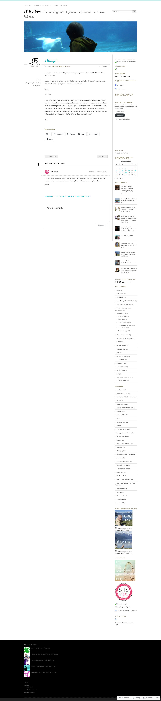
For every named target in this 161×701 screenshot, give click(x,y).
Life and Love (120, 313)
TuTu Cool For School (43, 648)
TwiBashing (121, 359)
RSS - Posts (120, 85)
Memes (120, 341)
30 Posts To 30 (122, 316)
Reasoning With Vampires (124, 468)
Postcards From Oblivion (124, 465)
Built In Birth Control (122, 404)
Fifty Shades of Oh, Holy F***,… (45, 660)
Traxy (32, 660)
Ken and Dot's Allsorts (123, 436)
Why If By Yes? (28, 687)
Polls (118, 352)
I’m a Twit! (120, 150)
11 (122, 170)
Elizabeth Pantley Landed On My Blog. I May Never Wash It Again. (128, 254)
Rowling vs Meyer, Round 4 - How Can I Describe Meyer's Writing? (128, 209)
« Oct (116, 178)
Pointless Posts (121, 349)
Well (118, 374)
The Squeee (120, 492)
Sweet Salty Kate (121, 472)
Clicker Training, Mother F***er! (125, 407)
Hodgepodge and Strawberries (125, 433)
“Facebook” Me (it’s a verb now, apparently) (124, 95)
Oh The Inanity (122, 380)
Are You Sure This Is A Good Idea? (126, 397)
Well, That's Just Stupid (123, 377)
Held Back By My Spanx (123, 429)
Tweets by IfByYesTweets (122, 153)
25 (122, 174)
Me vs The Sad (122, 328)
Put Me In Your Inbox (124, 102)
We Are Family (121, 370)
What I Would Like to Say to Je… (47, 672)
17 (119, 172)
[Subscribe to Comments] (115, 89)
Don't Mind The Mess (123, 415)
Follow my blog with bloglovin (122, 607)
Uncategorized (121, 363)
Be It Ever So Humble (127, 235)
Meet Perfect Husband (42, 5)
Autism (118, 290)
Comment (102, 225)
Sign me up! (120, 115)
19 (126, 172)
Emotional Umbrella (122, 422)
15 (135, 170)
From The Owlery (123, 322)
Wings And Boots (121, 503)
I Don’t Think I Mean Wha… (50, 654)
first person (29, 83)
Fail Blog (119, 425)
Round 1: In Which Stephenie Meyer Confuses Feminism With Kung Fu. (128, 229)
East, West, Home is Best (124, 304)
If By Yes (32, 11)
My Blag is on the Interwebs (124, 338)
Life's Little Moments (122, 335)
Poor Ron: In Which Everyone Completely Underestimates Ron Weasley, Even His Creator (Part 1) (128, 190)
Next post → (102, 156)
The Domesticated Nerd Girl (125, 479)
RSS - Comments (121, 89)
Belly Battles (120, 293)
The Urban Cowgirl (122, 496)
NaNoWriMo (36, 83)
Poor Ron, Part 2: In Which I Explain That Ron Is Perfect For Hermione (129, 270)
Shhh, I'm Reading (64, 66)
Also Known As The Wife (123, 393)
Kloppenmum (120, 440)
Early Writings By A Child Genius (126, 301)
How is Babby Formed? (124, 325)
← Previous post (51, 156)
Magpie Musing (121, 447)
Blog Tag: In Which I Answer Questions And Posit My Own (129, 200)
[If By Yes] (123, 525)
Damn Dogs (120, 297)
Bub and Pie (120, 400)
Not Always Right (121, 458)
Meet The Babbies (60, 5)
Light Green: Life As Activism (125, 443)
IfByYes (54, 66)
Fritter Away (121, 319)
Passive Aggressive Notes (124, 461)
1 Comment (104, 66)
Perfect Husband (121, 345)
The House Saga (123, 331)
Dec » (120, 178)
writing (38, 85)
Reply (47, 184)
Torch (34, 85)
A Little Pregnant (121, 389)
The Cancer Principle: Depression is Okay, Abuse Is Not (128, 245)
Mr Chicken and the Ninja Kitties (126, 454)
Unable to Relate (121, 499)
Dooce (118, 418)
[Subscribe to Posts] (115, 85)
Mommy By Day (121, 450)
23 (116, 174)
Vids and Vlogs (121, 366)
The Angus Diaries (122, 476)
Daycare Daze (121, 411)
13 (129, 170)
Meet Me (28, 5)
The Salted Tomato (122, 488)
